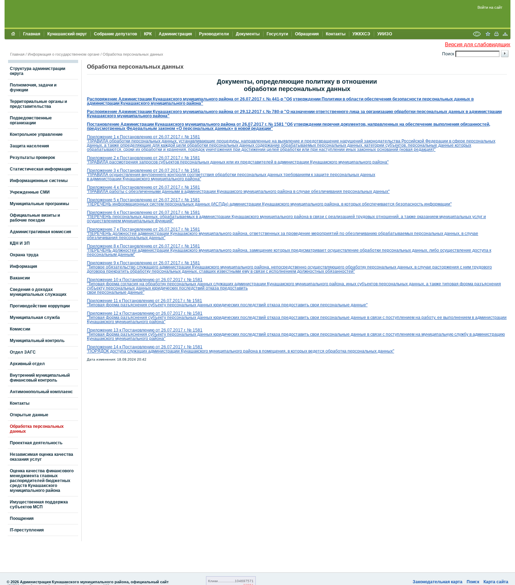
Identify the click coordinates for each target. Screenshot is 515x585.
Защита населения (29, 146)
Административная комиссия (40, 231)
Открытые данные (29, 414)
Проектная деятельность (36, 442)
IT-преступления (27, 530)
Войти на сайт (490, 7)
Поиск (473, 582)
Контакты (335, 34)
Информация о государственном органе (63, 54)
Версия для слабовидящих (477, 44)
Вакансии (20, 278)
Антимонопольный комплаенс (41, 391)
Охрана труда (24, 254)
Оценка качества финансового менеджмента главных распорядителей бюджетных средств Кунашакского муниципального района (42, 480)
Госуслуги (277, 34)
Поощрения (22, 518)
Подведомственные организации (31, 120)
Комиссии (20, 329)
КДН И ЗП (20, 243)
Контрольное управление (36, 134)
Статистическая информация (40, 169)
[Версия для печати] (496, 34)
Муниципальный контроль (37, 340)
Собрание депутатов (115, 34)
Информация (23, 266)
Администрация (175, 34)
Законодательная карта (437, 582)
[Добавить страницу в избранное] (487, 34)
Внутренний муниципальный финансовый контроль (40, 378)
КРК (148, 34)
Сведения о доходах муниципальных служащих (38, 292)
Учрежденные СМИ (30, 192)
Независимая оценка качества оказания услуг (41, 457)
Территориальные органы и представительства (38, 104)
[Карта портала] (505, 34)
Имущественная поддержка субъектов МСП (39, 504)
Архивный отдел (27, 363)
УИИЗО (384, 34)
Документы (248, 34)
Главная (31, 34)
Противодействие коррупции (40, 306)
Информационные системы (39, 180)
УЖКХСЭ (361, 34)
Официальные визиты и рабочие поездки (35, 218)
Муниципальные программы (39, 203)
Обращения (307, 34)
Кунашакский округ (67, 34)
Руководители (214, 34)
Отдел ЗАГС (23, 352)
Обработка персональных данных (133, 54)
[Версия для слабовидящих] (476, 34)
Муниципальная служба (35, 317)
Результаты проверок (32, 157)
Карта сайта (495, 582)
